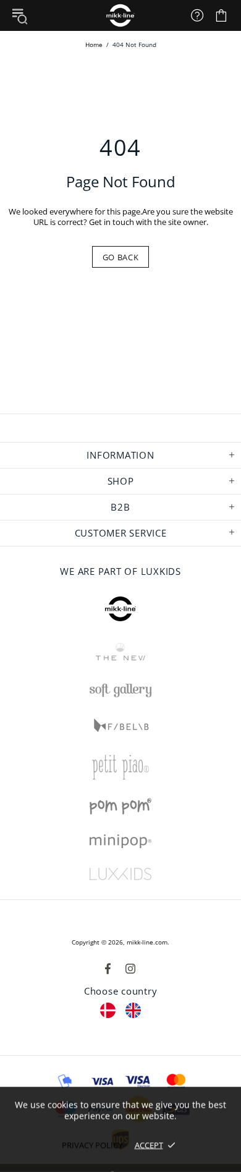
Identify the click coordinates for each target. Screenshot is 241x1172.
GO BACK (121, 257)
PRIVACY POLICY (92, 1144)
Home (94, 44)
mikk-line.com (147, 942)
